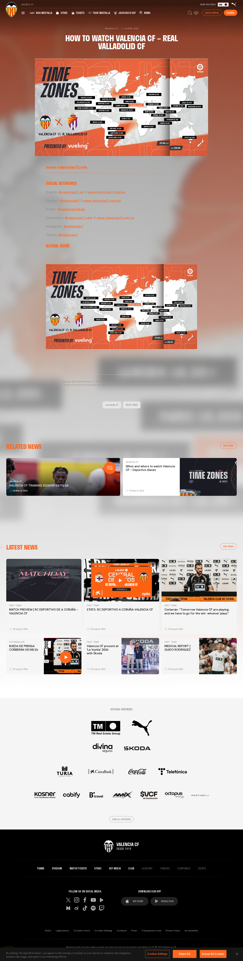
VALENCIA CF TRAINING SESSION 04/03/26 (38, 485)
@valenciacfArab (71, 209)
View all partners (121, 819)
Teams (40, 868)
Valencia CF (15, 481)
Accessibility (191, 930)
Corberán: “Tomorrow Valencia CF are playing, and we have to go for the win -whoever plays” (197, 611)
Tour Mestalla (101, 13)
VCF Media (115, 868)
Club (131, 868)
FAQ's (48, 930)
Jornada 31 (111, 405)
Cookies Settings (103, 930)
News (147, 13)
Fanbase (165, 868)
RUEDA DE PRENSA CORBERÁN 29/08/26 (23, 648)
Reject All (184, 953)
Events (202, 868)
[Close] (237, 954)
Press (134, 930)
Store (63, 13)
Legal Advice (62, 930)
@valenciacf (69, 200)
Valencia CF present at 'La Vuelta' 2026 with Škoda (102, 649)
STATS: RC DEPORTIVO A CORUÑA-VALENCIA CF (120, 610)
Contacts (122, 930)
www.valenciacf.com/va (115, 217)
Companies (183, 868)
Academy (147, 868)
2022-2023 (132, 405)
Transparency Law (151, 930)
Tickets (79, 13)
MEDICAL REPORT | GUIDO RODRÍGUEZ (178, 648)
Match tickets (78, 868)
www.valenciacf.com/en (106, 192)
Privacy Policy (173, 930)
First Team (15, 605)
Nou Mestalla (44, 13)
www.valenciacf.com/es (102, 200)
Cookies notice (82, 930)
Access (230, 12)
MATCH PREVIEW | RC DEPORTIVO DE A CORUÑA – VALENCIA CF (43, 611)
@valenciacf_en (71, 192)
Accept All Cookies (213, 953)
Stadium (57, 868)
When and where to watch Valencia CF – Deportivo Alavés (150, 468)
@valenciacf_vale (78, 217)
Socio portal (212, 12)
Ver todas (228, 445)
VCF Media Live (16, 642)
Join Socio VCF (127, 13)
